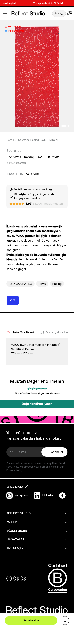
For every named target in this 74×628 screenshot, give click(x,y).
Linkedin (47, 495)
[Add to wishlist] (65, 620)
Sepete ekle (31, 620)
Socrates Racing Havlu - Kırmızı (38, 140)
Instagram (21, 495)
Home (10, 140)
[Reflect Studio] (28, 13)
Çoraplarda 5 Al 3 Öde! (46, 3)
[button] (59, 13)
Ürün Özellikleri (23, 332)
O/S (14, 301)
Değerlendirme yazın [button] (37, 404)
